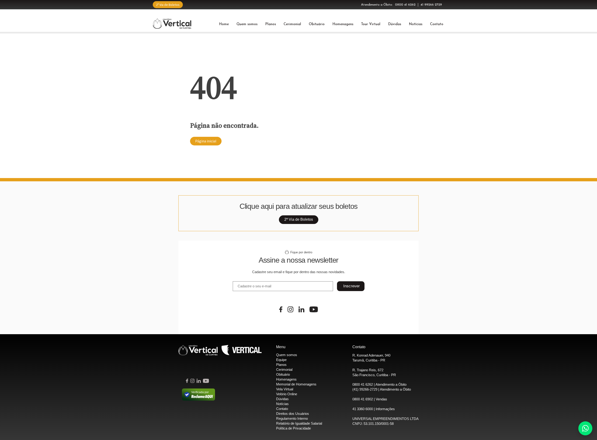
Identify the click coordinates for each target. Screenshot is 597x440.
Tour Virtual (370, 24)
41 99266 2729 (431, 5)
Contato (436, 24)
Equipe (281, 360)
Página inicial (205, 141)
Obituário (317, 24)
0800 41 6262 (405, 5)
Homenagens (342, 24)
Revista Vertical (242, 350)
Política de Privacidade (293, 428)
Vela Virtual (284, 389)
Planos (270, 24)
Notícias (415, 24)
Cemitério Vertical (172, 23)
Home (224, 24)
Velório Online (286, 394)
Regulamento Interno (292, 418)
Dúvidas (394, 24)
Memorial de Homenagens (296, 384)
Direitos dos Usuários (292, 414)
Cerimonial (292, 24)
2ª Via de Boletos (168, 5)
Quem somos (246, 24)
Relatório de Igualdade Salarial (299, 423)
